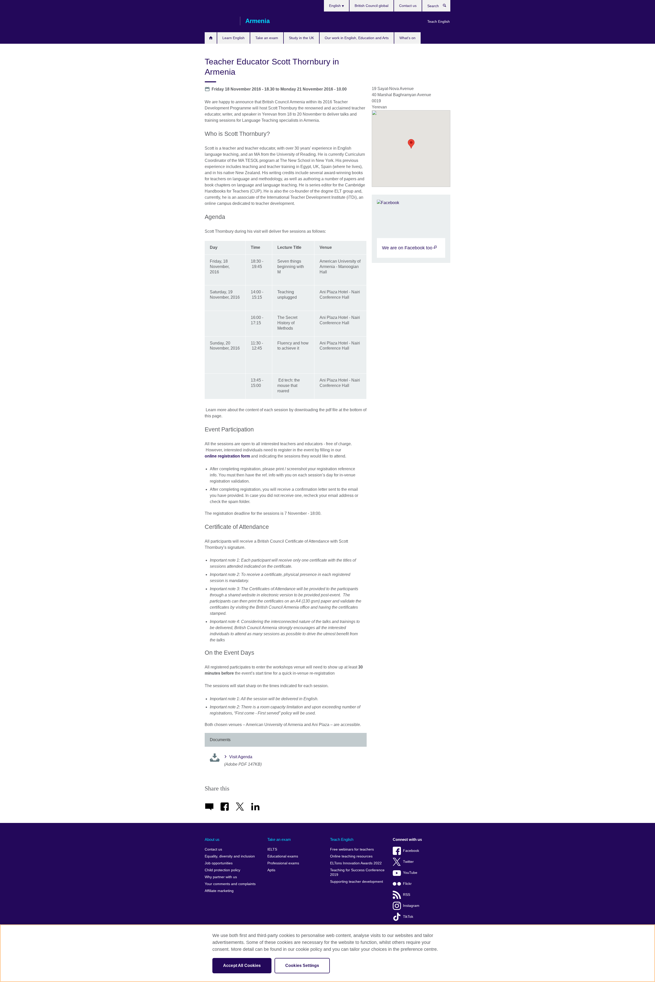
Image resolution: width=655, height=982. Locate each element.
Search (447, 6)
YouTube (410, 873)
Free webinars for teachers (352, 849)
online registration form (227, 456)
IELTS (272, 849)
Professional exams (283, 863)
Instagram (411, 906)
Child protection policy (222, 870)
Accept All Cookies (242, 965)
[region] (327, 953)
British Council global (371, 6)
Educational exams (282, 856)
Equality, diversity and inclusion (230, 856)
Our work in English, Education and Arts (357, 38)
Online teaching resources (351, 856)
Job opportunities (219, 863)
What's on (407, 38)
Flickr (407, 884)
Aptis (271, 870)
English (335, 6)
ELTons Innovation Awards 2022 (356, 863)
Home (211, 38)
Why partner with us (221, 877)
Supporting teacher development (356, 882)
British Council (220, 21)
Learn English (233, 38)
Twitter (408, 862)
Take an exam (266, 38)
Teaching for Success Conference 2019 (357, 872)
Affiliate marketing (219, 891)
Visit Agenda (240, 757)
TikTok (408, 917)
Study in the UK (301, 38)
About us (212, 839)
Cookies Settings (302, 965)
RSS (406, 895)
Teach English (438, 21)
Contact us (408, 6)
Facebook (411, 851)
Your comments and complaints (230, 884)
